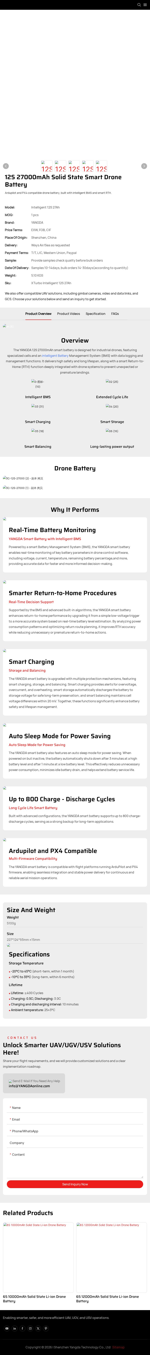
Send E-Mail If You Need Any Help (36, 1081)
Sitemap (118, 1347)
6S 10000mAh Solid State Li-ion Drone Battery (34, 1299)
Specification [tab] (95, 314)
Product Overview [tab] (38, 314)
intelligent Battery (55, 355)
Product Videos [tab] (68, 314)
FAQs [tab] (115, 314)
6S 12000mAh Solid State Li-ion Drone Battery (107, 1299)
